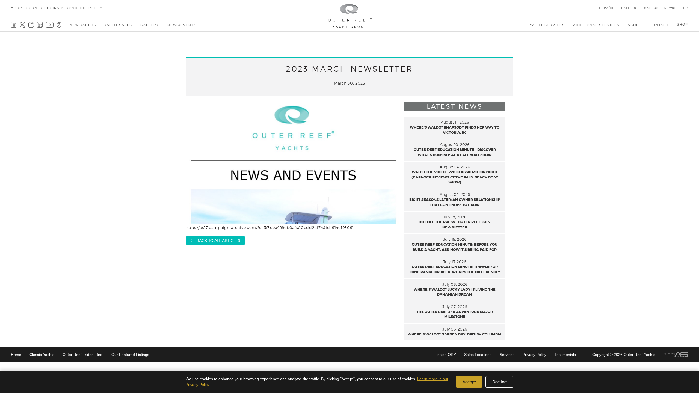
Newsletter (676, 8)
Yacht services (547, 25)
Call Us (628, 8)
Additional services (596, 25)
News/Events (182, 25)
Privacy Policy (534, 354)
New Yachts (83, 25)
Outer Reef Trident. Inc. (83, 354)
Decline (499, 381)
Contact (659, 25)
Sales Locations (477, 354)
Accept (469, 381)
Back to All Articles (216, 240)
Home (16, 354)
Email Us (650, 8)
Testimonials (565, 354)
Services (507, 354)
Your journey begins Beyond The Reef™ (57, 8)
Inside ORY (446, 354)
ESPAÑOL (607, 8)
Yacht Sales (118, 25)
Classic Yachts (41, 354)
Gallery (149, 25)
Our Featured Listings (130, 354)
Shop (682, 24)
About (634, 25)
